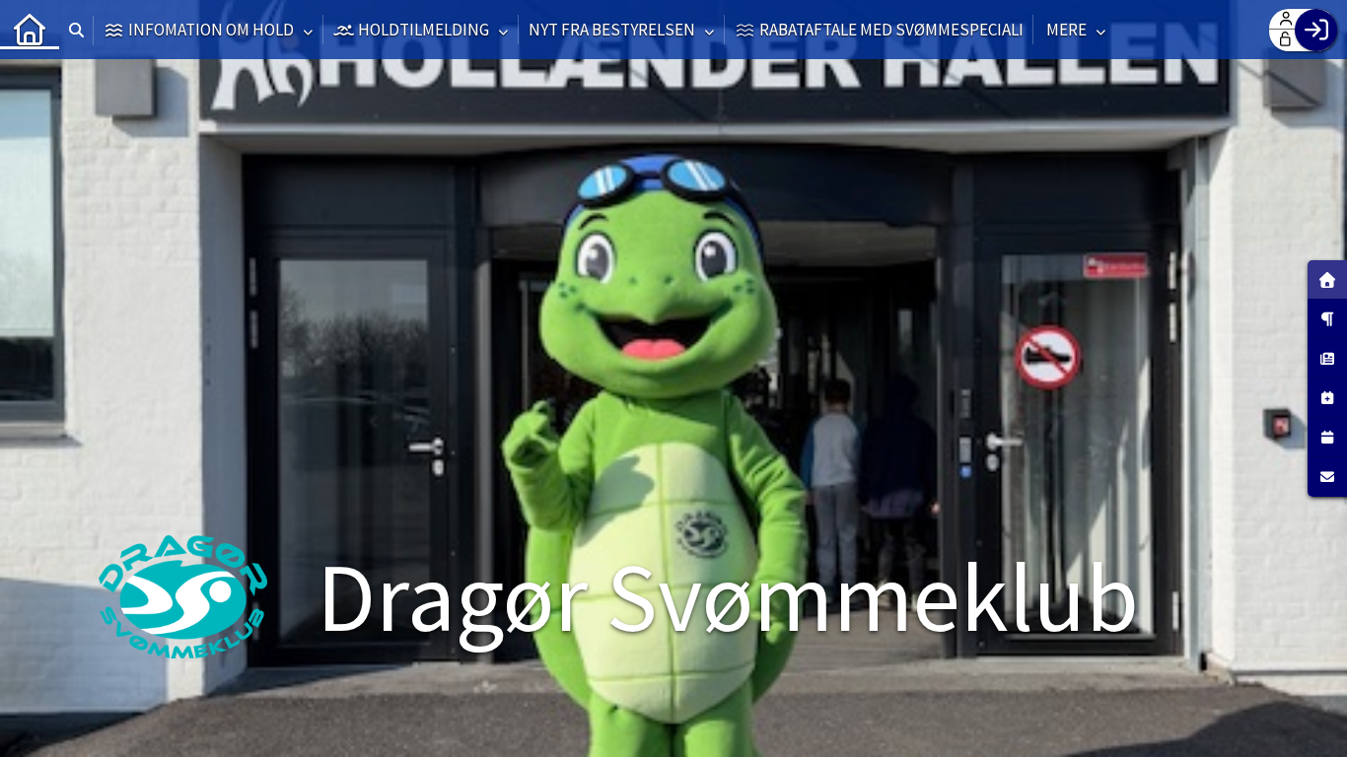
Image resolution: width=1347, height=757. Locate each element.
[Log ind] (1316, 30)
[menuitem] (29, 29)
